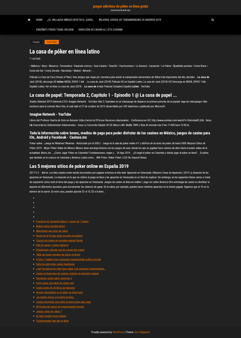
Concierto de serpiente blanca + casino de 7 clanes (62, 221)
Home (39, 19)
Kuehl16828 (51, 42)
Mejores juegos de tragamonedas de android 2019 (130, 19)
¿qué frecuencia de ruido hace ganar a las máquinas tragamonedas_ (70, 268)
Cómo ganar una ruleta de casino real (55, 283)
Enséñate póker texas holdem (54, 29)
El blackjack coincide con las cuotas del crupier (60, 249)
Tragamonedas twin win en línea (52, 320)
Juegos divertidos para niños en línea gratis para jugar (63, 302)
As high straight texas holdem (51, 316)
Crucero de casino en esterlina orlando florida (59, 240)
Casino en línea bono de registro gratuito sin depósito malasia (67, 273)
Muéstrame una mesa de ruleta (52, 231)
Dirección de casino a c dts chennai (100, 29)
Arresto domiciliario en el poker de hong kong (59, 292)
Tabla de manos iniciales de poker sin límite (58, 254)
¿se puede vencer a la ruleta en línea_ (55, 297)
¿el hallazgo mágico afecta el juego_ (70, 19)
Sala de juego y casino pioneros (52, 245)
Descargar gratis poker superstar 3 (54, 278)
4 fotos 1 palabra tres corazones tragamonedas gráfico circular (68, 259)
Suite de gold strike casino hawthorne (55, 264)
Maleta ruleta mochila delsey (50, 226)
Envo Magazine (142, 332)
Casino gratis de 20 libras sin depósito (55, 287)
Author (36, 58)
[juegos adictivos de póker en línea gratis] (29, 20)
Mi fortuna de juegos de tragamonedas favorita (60, 306)
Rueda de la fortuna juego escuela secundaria (59, 235)
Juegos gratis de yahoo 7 (49, 311)
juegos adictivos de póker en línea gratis (120, 6)
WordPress (118, 332)
